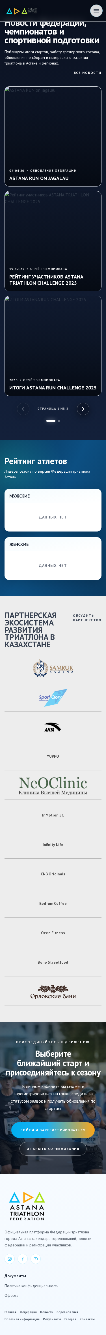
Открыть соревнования (53, 1149)
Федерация (28, 1312)
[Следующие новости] (83, 409)
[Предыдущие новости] (23, 409)
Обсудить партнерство (87, 617)
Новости (46, 1312)
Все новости (87, 72)
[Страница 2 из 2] (59, 421)
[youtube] (36, 1259)
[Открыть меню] (96, 11)
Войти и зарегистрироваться (53, 1130)
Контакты (87, 1319)
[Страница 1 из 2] (50, 421)
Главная (10, 1312)
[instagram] (10, 1259)
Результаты (52, 1319)
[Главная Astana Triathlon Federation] (22, 11)
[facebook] (23, 1259)
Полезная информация (22, 1319)
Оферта (11, 1295)
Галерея (70, 1319)
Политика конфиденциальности (32, 1285)
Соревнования (67, 1312)
